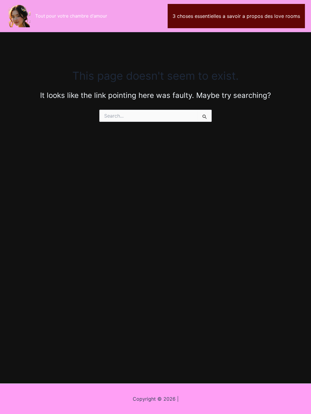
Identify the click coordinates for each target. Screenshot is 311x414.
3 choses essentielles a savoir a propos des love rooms (236, 16)
